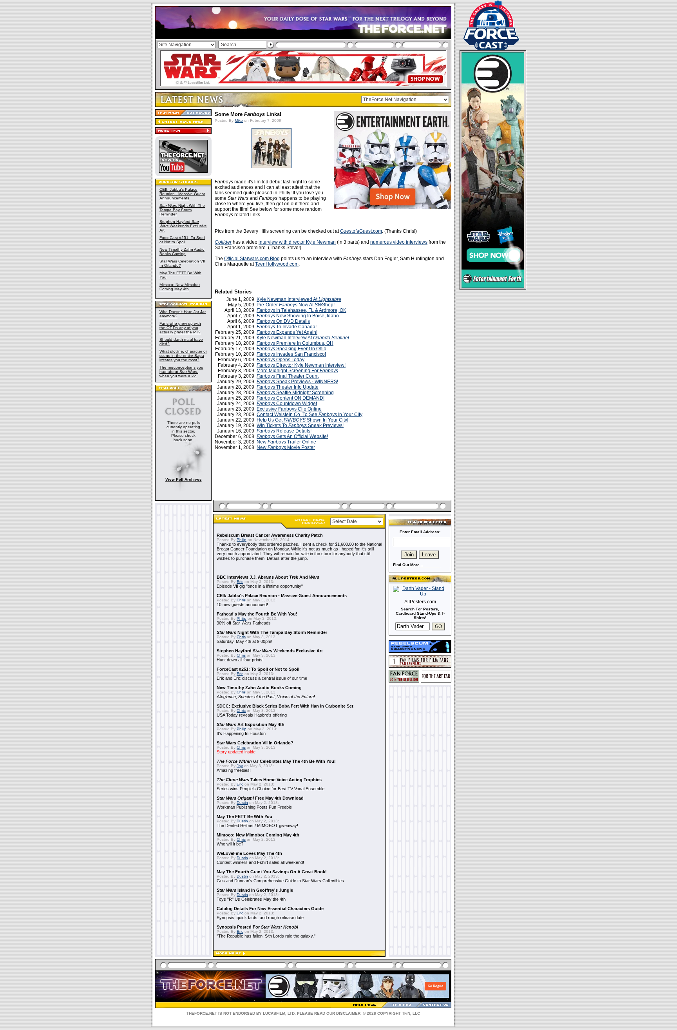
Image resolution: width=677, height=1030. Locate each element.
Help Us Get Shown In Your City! (302, 420)
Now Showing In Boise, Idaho (298, 316)
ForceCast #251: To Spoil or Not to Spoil (182, 239)
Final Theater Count (288, 376)
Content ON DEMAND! (290, 398)
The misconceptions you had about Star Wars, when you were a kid (181, 371)
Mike (239, 120)
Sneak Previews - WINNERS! (297, 381)
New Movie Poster (286, 447)
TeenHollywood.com (277, 264)
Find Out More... (408, 565)
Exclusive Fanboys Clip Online (289, 409)
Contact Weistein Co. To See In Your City (309, 414)
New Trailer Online (286, 442)
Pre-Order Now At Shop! (296, 305)
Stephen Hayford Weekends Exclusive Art (183, 225)
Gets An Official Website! (292, 436)
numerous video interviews (398, 242)
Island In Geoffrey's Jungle (255, 890)
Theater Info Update (288, 387)
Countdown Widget (287, 403)
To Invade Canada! (287, 326)
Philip (241, 540)
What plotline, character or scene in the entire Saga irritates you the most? (183, 355)
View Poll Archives (183, 479)
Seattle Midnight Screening (295, 392)
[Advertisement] (333, 484)
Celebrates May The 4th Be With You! (276, 761)
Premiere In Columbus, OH (295, 343)
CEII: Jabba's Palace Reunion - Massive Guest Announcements (182, 193)
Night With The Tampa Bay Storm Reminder (182, 209)
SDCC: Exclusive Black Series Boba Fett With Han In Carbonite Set (285, 706)
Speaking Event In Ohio (291, 348)
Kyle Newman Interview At (303, 337)
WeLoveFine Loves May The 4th (249, 853)
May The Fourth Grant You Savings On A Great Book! (272, 871)
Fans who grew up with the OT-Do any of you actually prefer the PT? (180, 327)
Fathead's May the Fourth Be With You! (257, 614)
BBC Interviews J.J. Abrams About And (268, 577)
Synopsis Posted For (257, 927)
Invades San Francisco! (291, 354)
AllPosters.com (420, 602)
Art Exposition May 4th (250, 724)
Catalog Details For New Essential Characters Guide (270, 908)
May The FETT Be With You (244, 816)
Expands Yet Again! (287, 332)
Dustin (242, 802)
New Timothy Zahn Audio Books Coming (182, 251)
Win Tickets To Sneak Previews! (300, 425)
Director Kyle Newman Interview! (301, 365)
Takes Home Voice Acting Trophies (269, 779)
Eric (240, 581)
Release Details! (284, 431)
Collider (223, 242)
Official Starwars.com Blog (252, 258)
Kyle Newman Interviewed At (299, 299)
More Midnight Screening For (297, 370)
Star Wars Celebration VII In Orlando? (255, 742)
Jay (240, 766)
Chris (241, 600)
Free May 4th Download (260, 798)
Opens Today (280, 359)
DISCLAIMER (348, 1013)
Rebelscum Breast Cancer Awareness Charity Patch (270, 535)
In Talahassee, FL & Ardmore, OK (301, 310)
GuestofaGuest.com (361, 231)
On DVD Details (283, 321)
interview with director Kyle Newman (297, 242)
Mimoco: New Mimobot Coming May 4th (179, 286)
